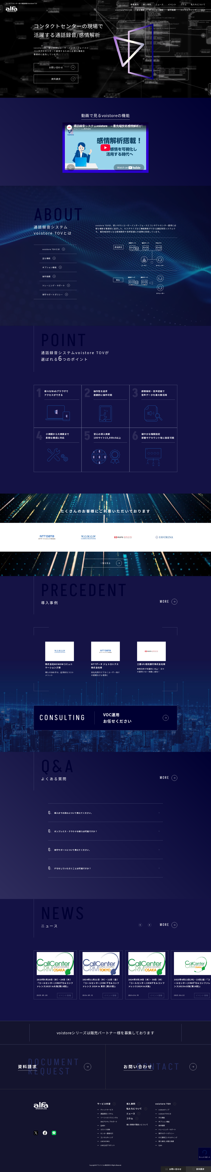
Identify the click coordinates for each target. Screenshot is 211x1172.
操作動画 (172, 9)
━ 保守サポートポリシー (164, 1133)
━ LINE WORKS (103, 1141)
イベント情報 (65, 995)
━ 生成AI (101, 1125)
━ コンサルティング (105, 1137)
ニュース (160, 4)
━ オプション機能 (162, 1121)
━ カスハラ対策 (103, 1129)
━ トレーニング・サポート (165, 1129)
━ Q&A (158, 1145)
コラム (183, 4)
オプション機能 (156, 9)
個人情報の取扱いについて (137, 1124)
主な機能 (141, 9)
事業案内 (134, 4)
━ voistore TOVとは (163, 1113)
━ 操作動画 (160, 1125)
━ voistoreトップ (162, 1109)
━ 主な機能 (160, 1117)
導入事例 (147, 4)
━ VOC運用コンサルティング (166, 1137)
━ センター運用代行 (105, 1133)
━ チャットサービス (105, 1109)
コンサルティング (188, 9)
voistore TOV (163, 1103)
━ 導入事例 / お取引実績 (164, 1141)
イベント (172, 4)
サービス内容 (104, 1103)
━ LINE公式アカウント (106, 1145)
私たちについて (198, 4)
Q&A (203, 9)
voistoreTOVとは (123, 9)
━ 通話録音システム (105, 1113)
